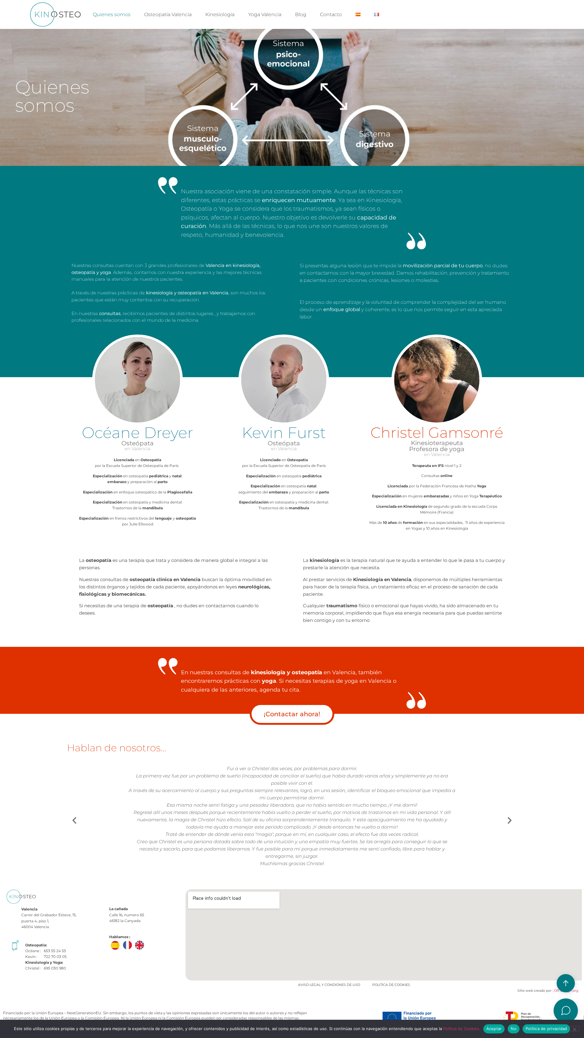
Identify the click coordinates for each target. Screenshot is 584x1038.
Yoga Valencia (264, 14)
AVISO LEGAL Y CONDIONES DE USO (329, 985)
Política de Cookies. (461, 1028)
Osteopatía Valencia (168, 14)
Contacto (331, 14)
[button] (74, 819)
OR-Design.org (566, 990)
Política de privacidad (546, 1028)
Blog (300, 14)
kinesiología (268, 672)
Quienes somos (111, 14)
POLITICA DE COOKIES (391, 985)
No (513, 1028)
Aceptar (494, 1028)
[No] (574, 1028)
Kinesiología (220, 14)
